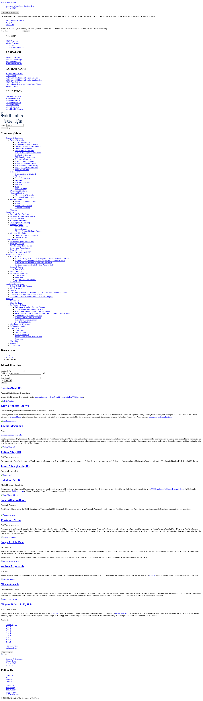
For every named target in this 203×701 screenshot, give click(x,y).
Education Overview (13, 96)
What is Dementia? (17, 140)
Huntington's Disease (23, 155)
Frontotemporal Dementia (24, 151)
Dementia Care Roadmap (19, 214)
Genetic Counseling (22, 208)
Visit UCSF (10, 25)
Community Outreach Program (160, 417)
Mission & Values (12, 43)
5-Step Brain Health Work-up (21, 286)
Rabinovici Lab (18, 491)
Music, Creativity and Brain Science (28, 337)
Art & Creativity (21, 189)
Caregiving (10, 212)
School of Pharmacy (13, 103)
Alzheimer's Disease (22, 142)
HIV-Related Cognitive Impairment (28, 153)
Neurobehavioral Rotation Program (28, 318)
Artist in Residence (22, 335)
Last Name (5, 378)
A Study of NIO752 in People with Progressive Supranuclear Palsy (40, 261)
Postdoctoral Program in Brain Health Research (32, 311)
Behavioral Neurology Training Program (30, 307)
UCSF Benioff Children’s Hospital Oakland (22, 78)
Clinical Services (12, 239)
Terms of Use (11, 692)
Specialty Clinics (12, 86)
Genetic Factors (16, 199)
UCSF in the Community (15, 47)
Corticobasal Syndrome (23, 149)
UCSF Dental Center (13, 82)
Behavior (18, 180)
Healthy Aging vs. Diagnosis (25, 174)
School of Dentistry (13, 98)
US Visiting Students (23, 322)
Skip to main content (8, 2)
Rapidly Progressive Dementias (26, 168)
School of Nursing (12, 105)
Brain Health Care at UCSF (20, 252)
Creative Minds (20, 333)
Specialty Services (17, 244)
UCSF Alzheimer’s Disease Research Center (167, 489)
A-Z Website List (12, 694)
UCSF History (11, 45)
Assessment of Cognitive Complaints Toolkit (26, 294)
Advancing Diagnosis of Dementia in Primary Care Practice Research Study (38, 292)
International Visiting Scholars (26, 320)
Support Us (14, 343)
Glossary (13, 210)
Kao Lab (152, 575)
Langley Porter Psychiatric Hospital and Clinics (23, 84)
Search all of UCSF (54, 29)
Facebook (9, 675)
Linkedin (9, 682)
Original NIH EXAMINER (25, 280)
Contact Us (14, 301)
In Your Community (17, 326)
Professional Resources (18, 273)
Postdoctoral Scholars (14, 64)
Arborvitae (19, 339)
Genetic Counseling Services (21, 246)
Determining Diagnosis (18, 191)
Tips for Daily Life (17, 218)
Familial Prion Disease (23, 206)
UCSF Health (11, 76)
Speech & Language (22, 178)
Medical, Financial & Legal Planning (28, 231)
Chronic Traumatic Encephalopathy (28, 146)
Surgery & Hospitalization (24, 197)
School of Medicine (13, 101)
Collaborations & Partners (19, 324)
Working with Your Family (20, 223)
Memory (18, 176)
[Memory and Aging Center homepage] (12, 123)
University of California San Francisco (20, 6)
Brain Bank (19, 278)
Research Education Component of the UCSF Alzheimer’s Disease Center (42, 313)
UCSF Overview (12, 41)
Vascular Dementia (22, 170)
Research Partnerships (14, 60)
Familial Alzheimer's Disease (25, 201)
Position (4, 371)
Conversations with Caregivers (26, 235)
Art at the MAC (16, 328)
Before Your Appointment (19, 248)
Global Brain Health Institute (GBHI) (29, 309)
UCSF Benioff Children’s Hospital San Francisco (24, 80)
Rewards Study (20, 269)
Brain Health (15, 172)
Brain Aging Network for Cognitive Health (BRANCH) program (59, 397)
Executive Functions (22, 182)
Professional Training (18, 305)
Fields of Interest (7, 373)
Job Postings (15, 345)
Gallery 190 (19, 330)
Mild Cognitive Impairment (25, 157)
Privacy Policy (11, 690)
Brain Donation (16, 271)
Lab (2, 380)
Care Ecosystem (16, 288)
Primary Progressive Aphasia (25, 163)
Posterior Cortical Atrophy (25, 161)
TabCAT (13, 290)
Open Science (20, 275)
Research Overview (13, 57)
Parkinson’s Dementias (23, 159)
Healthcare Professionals (15, 284)
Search (3, 125)
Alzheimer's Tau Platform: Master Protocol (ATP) (33, 263)
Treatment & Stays (17, 193)
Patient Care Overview (14, 74)
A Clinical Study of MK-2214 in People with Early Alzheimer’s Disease (41, 259)
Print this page (7, 652)
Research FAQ (15, 282)
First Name (5, 376)
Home (8, 355)
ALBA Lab (54, 613)
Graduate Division (12, 107)
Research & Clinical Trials (15, 254)
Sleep (17, 187)
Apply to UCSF (12, 22)
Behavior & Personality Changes (22, 216)
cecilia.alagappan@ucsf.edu (11, 435)
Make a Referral (16, 250)
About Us (9, 299)
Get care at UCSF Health (15, 20)
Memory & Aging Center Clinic (22, 242)
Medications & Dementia (24, 195)
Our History (14, 341)
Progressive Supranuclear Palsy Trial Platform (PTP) (34, 265)
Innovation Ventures (13, 62)
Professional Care (21, 227)
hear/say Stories (21, 237)
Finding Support (21, 229)
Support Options (16, 225)
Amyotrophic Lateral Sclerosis (26, 144)
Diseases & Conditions (14, 138)
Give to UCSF (11, 8)
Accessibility (10, 688)
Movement (19, 185)
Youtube (9, 679)
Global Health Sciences (14, 109)
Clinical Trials (15, 256)
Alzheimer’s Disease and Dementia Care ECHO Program (31, 297)
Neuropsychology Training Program (28, 316)
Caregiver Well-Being (18, 233)
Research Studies (16, 267)
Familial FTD (20, 204)
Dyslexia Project (121, 613)
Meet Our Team (16, 303)
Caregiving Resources (18, 220)
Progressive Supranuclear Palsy (26, 165)
